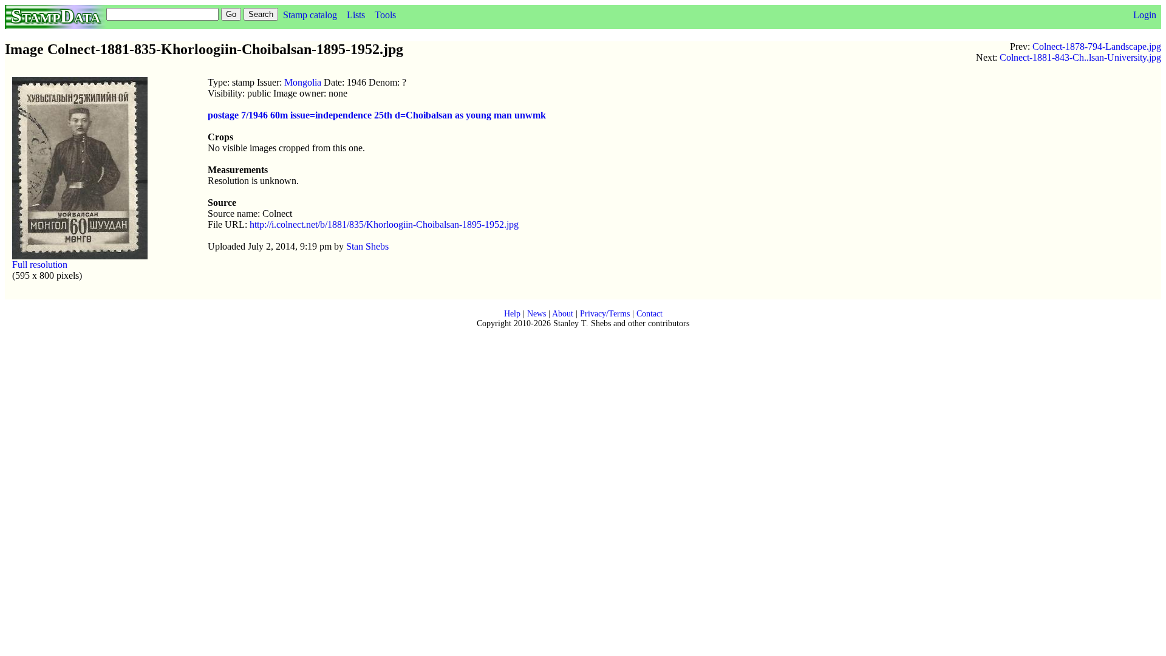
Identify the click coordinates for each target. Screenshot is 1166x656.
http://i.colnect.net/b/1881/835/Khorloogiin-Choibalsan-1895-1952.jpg (384, 224)
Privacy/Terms (605, 313)
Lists (356, 15)
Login (1144, 15)
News (536, 313)
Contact (649, 313)
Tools (385, 15)
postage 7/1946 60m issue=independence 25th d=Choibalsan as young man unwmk (377, 115)
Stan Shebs (367, 246)
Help (512, 313)
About (562, 313)
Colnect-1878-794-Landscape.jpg (1096, 46)
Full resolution (39, 264)
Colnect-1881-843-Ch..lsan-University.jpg (1080, 57)
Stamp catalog (310, 15)
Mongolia (302, 82)
